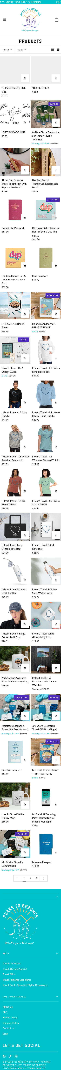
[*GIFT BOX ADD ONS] (15, 114)
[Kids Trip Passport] (15, 752)
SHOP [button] (6, 953)
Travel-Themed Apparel (15, 968)
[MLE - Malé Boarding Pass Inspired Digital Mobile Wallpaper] (46, 796)
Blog (5, 1033)
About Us (8, 1006)
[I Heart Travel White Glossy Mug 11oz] (46, 615)
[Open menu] (7, 19)
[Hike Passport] (46, 258)
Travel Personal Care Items (17, 979)
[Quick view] (56, 78)
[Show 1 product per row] (52, 50)
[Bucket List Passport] (15, 210)
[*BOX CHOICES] (46, 70)
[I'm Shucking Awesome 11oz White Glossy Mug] (15, 660)
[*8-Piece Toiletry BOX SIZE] (15, 70)
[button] (30, 897)
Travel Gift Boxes (12, 963)
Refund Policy (10, 1017)
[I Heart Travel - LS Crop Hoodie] (15, 394)
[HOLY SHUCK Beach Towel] (15, 305)
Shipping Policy (11, 1022)
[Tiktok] (10, 1056)
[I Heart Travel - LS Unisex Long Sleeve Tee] (46, 350)
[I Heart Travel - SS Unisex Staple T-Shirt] (46, 482)
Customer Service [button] (14, 996)
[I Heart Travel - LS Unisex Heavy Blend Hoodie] (46, 394)
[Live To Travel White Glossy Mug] (15, 796)
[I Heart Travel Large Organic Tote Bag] (15, 527)
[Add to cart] (56, 123)
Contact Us (8, 1028)
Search (45, 1062)
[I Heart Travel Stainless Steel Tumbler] (15, 571)
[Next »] (44, 878)
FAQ (5, 1012)
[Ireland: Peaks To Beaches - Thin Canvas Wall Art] (46, 660)
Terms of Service (34, 1065)
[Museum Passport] (46, 844)
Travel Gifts (9, 974)
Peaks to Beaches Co (19, 1062)
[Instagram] (16, 1056)
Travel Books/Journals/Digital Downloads (25, 985)
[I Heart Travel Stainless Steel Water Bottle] (46, 571)
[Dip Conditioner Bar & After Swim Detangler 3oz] (15, 258)
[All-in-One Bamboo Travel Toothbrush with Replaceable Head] (15, 162)
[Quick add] (25, 78)
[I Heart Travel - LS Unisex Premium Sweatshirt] (15, 438)
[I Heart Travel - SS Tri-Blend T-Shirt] (15, 482)
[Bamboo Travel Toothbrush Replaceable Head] (46, 162)
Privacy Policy (12, 1065)
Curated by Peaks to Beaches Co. (24, 1068)
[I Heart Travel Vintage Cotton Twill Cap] (15, 615)
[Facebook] (4, 1056)
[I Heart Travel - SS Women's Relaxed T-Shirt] (46, 438)
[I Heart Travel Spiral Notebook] (46, 527)
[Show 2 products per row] (58, 50)
